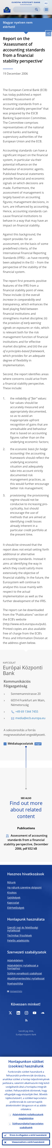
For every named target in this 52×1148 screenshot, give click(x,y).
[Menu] (46, 10)
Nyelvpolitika (15, 983)
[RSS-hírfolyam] (26, 1020)
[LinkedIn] (18, 1012)
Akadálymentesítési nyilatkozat (25, 978)
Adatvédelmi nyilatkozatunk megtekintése (28, 1117)
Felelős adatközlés (18, 940)
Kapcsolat (13, 903)
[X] (10, 1012)
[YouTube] (34, 1012)
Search (36, 9)
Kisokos (12, 892)
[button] (46, 3)
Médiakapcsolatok (20, 743)
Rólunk (11, 882)
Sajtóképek (13, 898)
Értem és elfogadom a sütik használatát (28, 1135)
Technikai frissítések (19, 935)
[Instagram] (26, 1012)
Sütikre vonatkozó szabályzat (24, 973)
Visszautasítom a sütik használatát (28, 1142)
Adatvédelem (15, 960)
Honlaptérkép (16, 991)
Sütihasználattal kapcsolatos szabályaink (27, 1126)
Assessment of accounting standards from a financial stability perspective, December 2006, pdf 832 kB (26, 842)
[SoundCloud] (42, 1012)
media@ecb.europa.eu (30, 718)
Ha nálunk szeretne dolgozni (24, 887)
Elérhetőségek (15, 908)
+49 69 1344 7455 (26, 711)
